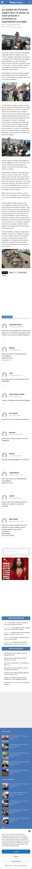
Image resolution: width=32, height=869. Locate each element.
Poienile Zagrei (22, 272)
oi (15, 272)
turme (4, 275)
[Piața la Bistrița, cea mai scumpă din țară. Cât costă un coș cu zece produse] (5, 812)
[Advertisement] (16, 296)
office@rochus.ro (7, 360)
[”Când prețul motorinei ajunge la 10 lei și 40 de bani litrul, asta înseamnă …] (5, 820)
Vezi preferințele (16, 861)
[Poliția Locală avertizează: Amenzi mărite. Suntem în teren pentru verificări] (5, 795)
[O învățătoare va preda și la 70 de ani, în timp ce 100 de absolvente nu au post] (5, 747)
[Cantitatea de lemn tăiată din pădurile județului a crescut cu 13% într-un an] (5, 772)
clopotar (11, 272)
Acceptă (16, 851)
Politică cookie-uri (8, 865)
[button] (29, 831)
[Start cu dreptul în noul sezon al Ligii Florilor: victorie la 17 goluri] (5, 738)
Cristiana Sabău (16, 24)
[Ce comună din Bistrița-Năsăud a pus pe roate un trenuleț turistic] (5, 755)
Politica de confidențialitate (20, 865)
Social (3, 7)
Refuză (16, 856)
